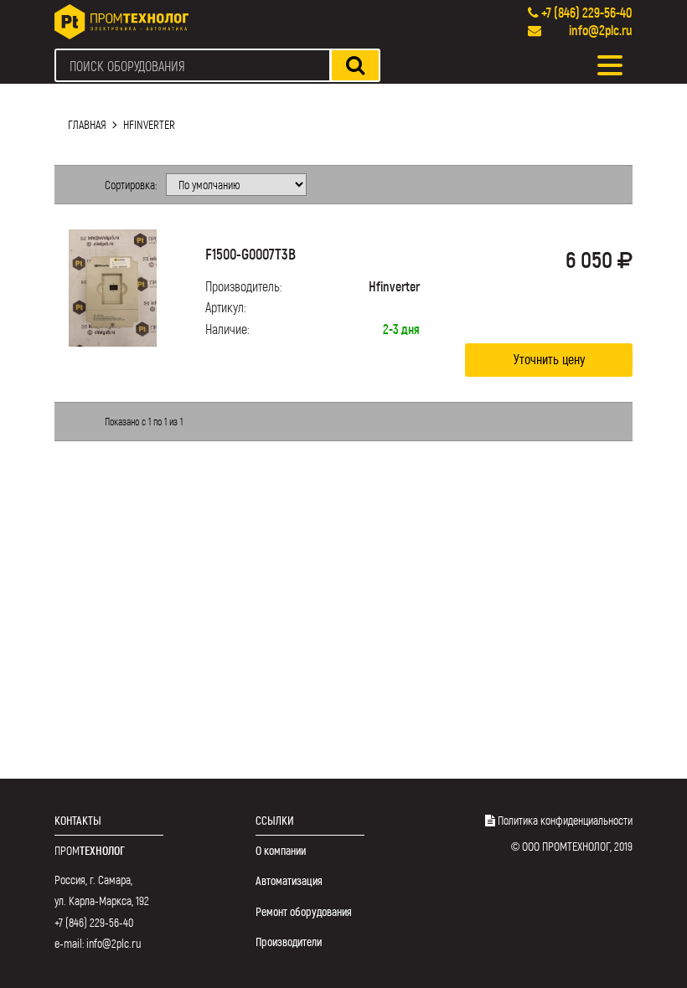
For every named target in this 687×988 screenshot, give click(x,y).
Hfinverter (149, 124)
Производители (289, 941)
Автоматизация (289, 880)
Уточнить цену (549, 359)
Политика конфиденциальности (565, 820)
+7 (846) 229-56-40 (587, 12)
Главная (87, 124)
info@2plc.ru (601, 30)
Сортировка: (131, 185)
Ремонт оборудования (304, 911)
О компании (281, 850)
